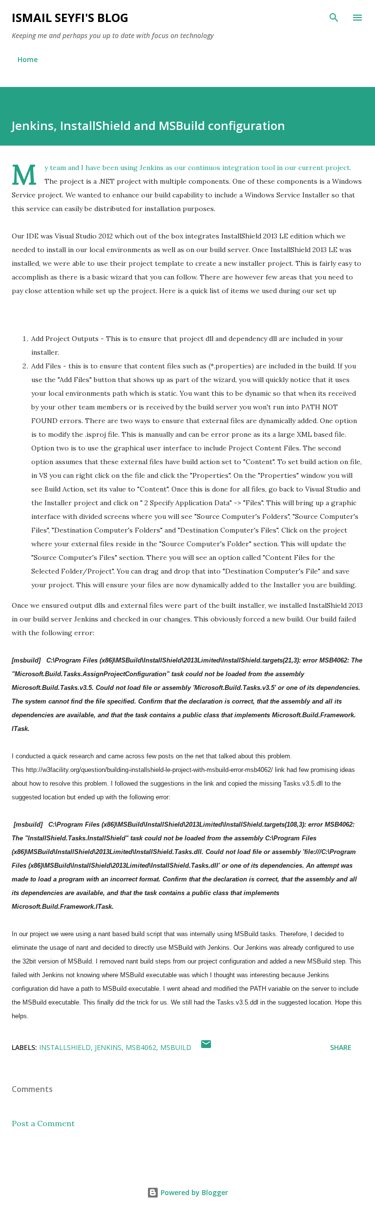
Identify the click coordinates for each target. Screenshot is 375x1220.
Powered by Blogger (193, 1192)
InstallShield (65, 1047)
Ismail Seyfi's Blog (70, 17)
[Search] (334, 17)
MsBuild (175, 1047)
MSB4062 (140, 1047)
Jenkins (108, 1047)
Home (28, 59)
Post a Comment (43, 1123)
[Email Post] (206, 1047)
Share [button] (341, 1047)
